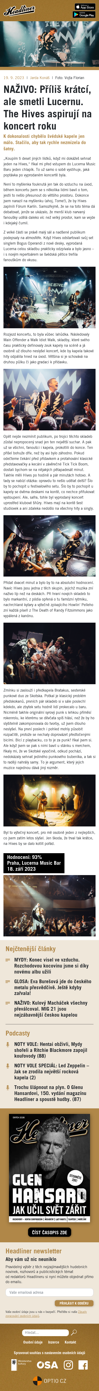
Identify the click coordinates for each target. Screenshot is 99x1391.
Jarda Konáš (40, 78)
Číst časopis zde (49, 1233)
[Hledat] (73, 1332)
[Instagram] (68, 1365)
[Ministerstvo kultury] (21, 1365)
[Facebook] (83, 1365)
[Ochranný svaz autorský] (47, 1365)
